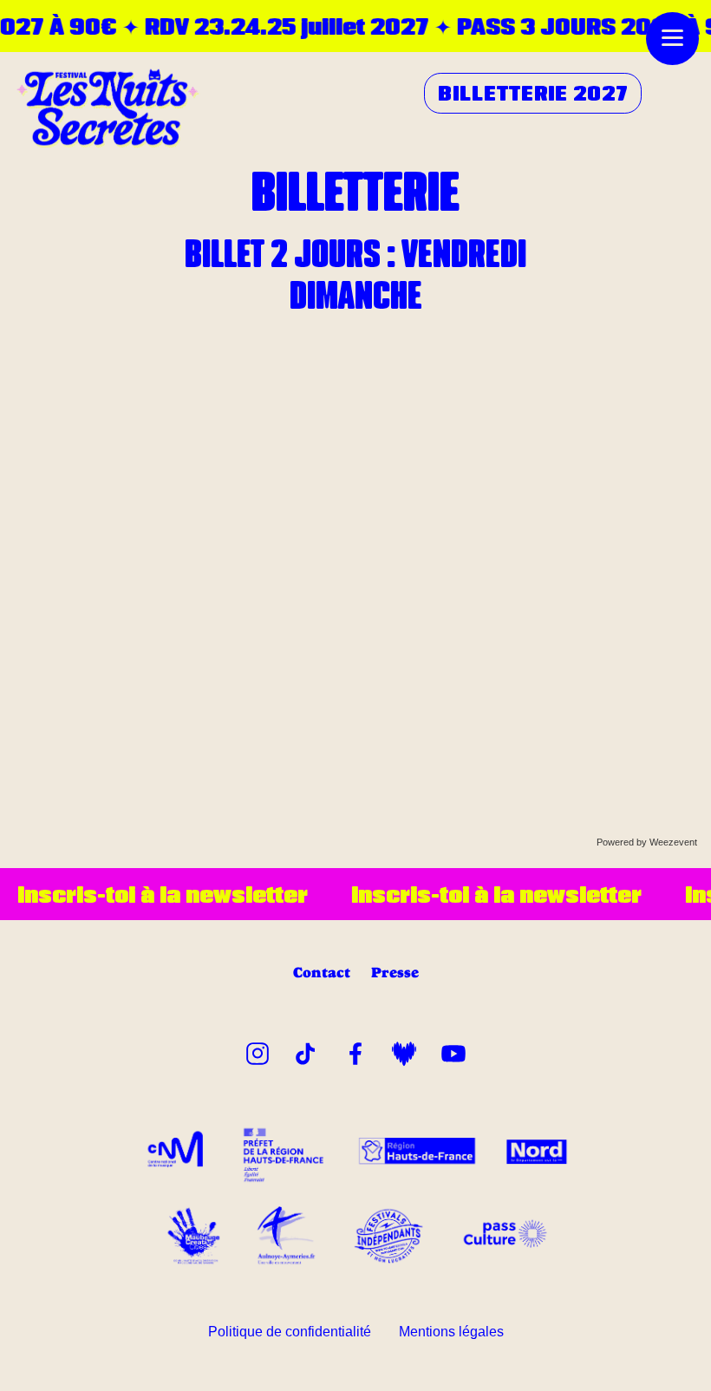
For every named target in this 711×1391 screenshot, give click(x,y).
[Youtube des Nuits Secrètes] (453, 1050)
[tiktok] (306, 1050)
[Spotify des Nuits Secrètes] (404, 1050)
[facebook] (355, 1050)
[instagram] (257, 1050)
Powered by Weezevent (647, 842)
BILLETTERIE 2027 (533, 93)
